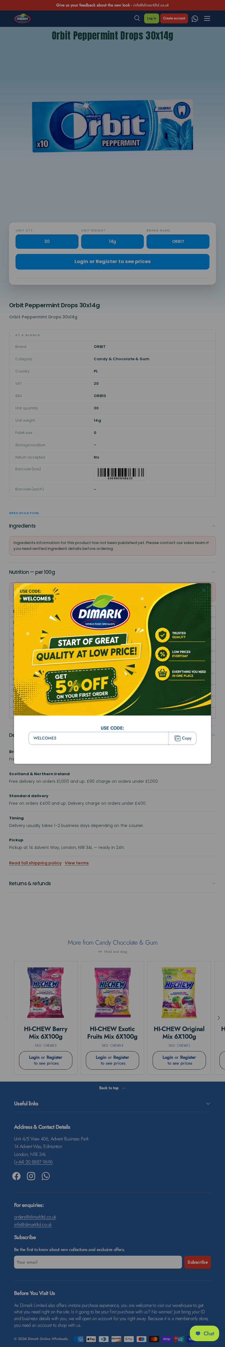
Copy (187, 738)
